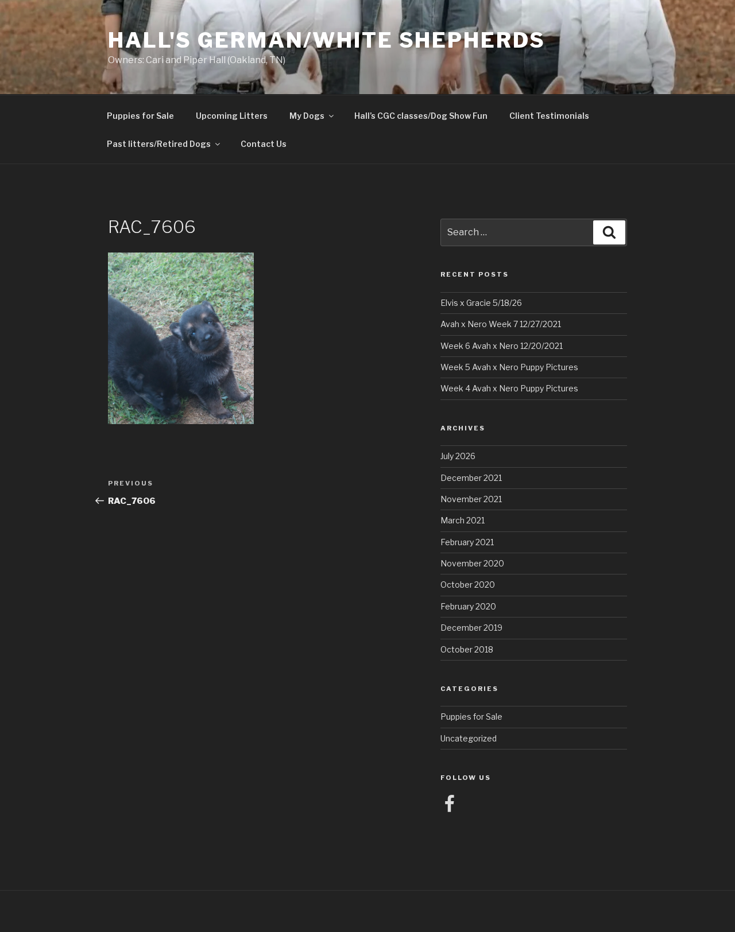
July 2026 (457, 456)
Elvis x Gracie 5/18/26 (481, 303)
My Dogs (306, 116)
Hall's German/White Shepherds (327, 40)
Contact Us (264, 144)
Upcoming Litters (232, 116)
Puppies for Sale (140, 116)
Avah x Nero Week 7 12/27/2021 (500, 324)
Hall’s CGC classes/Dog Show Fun (421, 116)
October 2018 (466, 649)
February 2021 (467, 542)
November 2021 (471, 499)
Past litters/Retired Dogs (159, 144)
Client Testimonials (549, 116)
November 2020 (472, 563)
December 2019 (471, 627)
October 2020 (467, 584)
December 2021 (471, 478)
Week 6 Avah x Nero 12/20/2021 (501, 346)
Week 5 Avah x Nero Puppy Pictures (509, 367)
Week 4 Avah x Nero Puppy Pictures (509, 388)
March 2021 (462, 520)
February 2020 (468, 606)
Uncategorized (468, 738)
